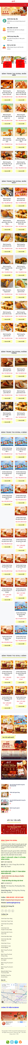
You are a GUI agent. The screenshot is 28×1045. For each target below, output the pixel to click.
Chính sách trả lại (5, 943)
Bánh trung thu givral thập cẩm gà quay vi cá (7, 116)
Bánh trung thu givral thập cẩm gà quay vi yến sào (7, 92)
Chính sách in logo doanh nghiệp (6, 946)
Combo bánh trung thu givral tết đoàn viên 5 (7, 497)
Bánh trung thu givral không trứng (6, 955)
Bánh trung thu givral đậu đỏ (7, 391)
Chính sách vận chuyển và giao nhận (6, 928)
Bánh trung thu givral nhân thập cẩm (7, 140)
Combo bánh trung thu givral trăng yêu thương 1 (7, 673)
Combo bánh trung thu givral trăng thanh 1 (21, 614)
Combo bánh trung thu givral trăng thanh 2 (7, 638)
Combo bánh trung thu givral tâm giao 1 (21, 541)
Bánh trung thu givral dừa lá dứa (7, 312)
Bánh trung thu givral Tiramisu (21, 413)
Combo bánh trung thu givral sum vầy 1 (21, 496)
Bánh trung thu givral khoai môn (7, 245)
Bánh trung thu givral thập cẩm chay (7, 414)
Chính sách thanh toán (7, 921)
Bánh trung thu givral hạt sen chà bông (21, 163)
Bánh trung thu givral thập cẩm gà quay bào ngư (7, 163)
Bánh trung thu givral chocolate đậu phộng (7, 268)
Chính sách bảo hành (6, 936)
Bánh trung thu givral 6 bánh (7, 967)
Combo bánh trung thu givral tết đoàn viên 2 (21, 449)
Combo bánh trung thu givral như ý (21, 698)
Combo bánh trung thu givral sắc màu (21, 637)
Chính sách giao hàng (15, 792)
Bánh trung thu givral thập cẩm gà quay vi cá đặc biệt (21, 92)
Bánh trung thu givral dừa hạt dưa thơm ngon (21, 222)
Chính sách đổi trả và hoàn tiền (6, 933)
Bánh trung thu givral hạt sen (7, 199)
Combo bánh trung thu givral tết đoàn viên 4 (21, 473)
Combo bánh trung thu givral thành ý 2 (21, 589)
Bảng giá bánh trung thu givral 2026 (6, 972)
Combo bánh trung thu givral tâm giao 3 (21, 567)
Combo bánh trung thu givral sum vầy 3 (7, 540)
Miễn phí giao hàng (7, 64)
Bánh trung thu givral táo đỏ (7, 334)
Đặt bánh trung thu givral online (11, 775)
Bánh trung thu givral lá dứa (21, 290)
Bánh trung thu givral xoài (21, 334)
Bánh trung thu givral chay (6, 950)
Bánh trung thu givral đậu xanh (21, 199)
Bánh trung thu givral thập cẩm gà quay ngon (21, 116)
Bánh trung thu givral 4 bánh (7, 963)
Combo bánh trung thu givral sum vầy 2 (21, 518)
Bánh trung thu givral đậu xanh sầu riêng (7, 222)
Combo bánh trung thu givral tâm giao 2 (7, 567)
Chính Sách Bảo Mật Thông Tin (6, 939)
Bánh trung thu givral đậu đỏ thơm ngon (21, 268)
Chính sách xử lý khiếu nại (7, 924)
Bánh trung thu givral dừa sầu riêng (21, 312)
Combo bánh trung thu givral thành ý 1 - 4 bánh (7, 590)
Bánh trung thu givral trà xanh (21, 245)
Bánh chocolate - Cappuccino (7, 290)
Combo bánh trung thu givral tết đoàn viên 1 (7, 449)
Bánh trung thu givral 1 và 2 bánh (7, 959)
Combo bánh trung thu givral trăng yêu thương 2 (21, 673)
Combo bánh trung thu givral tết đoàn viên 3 (7, 473)
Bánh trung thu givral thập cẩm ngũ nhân (21, 140)
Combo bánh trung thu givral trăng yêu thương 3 (7, 698)
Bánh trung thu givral (14, 808)
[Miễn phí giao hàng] (7, 59)
